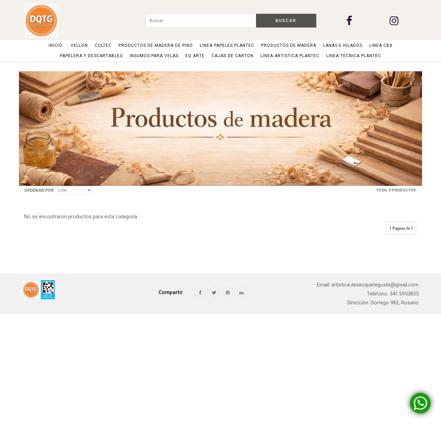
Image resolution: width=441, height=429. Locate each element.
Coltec (103, 45)
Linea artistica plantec (289, 55)
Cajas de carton (233, 55)
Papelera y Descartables (91, 55)
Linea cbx (381, 45)
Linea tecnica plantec (353, 55)
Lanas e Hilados (342, 45)
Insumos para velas (154, 55)
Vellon (79, 45)
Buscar (286, 20)
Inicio (55, 45)
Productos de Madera (288, 45)
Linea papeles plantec (227, 45)
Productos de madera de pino (156, 45)
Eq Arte (195, 55)
